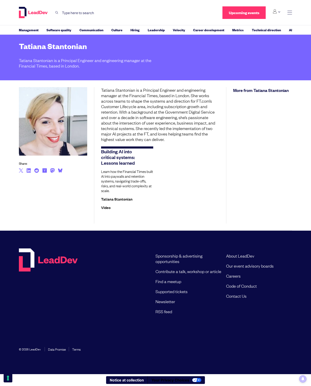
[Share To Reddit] (36, 171)
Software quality (58, 29)
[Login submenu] (276, 11)
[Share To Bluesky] (60, 171)
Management (28, 29)
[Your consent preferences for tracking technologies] (8, 378)
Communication (91, 29)
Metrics (238, 29)
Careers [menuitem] (233, 276)
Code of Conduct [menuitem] (241, 286)
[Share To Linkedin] (29, 171)
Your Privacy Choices (170, 380)
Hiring (135, 29)
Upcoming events (244, 12)
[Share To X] (21, 171)
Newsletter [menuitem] (165, 301)
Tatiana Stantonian (117, 198)
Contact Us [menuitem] (236, 296)
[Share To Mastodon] (52, 171)
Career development (208, 29)
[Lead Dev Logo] (33, 12)
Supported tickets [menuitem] (172, 291)
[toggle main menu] (289, 13)
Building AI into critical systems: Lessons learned (118, 157)
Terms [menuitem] (76, 349)
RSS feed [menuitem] (164, 311)
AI (290, 29)
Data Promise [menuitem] (57, 349)
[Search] (56, 12)
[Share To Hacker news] (44, 171)
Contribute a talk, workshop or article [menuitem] (188, 271)
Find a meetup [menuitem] (168, 281)
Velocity (179, 29)
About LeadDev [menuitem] (240, 255)
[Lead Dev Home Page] (48, 283)
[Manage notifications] (302, 379)
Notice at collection (127, 380)
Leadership (156, 29)
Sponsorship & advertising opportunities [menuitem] (179, 258)
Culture (116, 29)
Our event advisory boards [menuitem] (250, 266)
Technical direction (266, 29)
